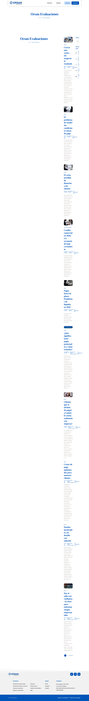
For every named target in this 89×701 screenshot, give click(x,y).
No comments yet (74, 67)
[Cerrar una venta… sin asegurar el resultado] (68, 39)
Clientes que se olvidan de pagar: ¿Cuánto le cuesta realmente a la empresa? (68, 413)
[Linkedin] (78, 674)
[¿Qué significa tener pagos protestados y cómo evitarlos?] (68, 327)
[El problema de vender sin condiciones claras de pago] (68, 109)
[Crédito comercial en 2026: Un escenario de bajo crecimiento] (68, 222)
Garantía (58, 3)
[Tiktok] (71, 674)
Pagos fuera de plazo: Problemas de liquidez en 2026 (68, 299)
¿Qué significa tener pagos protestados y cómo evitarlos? (68, 341)
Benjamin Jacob (69, 67)
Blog (65, 44)
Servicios (49, 3)
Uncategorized (67, 227)
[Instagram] (75, 674)
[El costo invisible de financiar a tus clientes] (68, 167)
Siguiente (71, 655)
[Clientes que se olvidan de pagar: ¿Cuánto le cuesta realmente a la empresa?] (68, 394)
